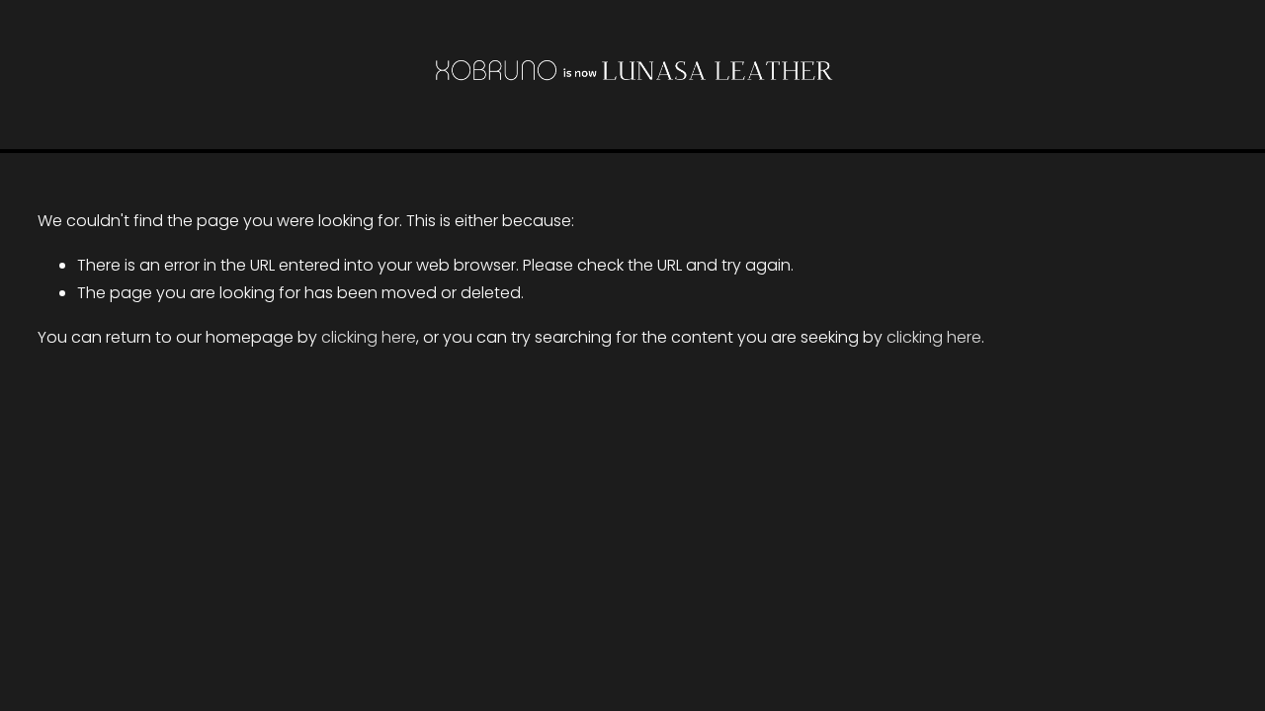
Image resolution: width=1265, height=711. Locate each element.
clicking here (368, 337)
